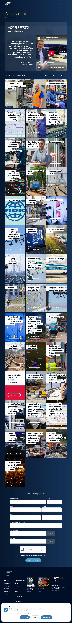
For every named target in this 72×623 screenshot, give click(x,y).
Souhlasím (25, 555)
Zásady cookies (12, 613)
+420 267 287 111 (57, 578)
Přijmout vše (25, 617)
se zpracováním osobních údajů (34, 555)
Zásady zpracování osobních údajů (22, 613)
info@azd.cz (56, 581)
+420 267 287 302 (18, 27)
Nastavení (35, 617)
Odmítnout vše (46, 617)
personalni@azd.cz (16, 31)
